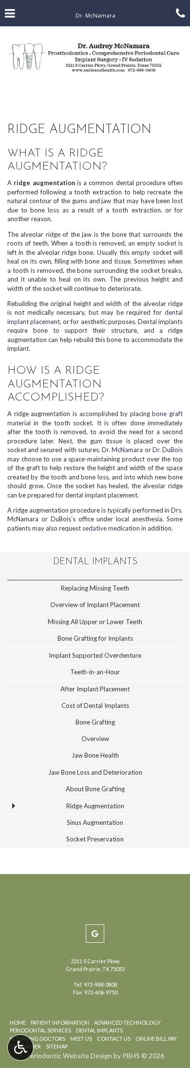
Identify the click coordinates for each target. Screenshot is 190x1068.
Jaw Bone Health (95, 755)
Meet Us (81, 1038)
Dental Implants (95, 562)
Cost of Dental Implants (95, 705)
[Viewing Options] (20, 1047)
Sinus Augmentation (95, 822)
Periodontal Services (40, 1030)
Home (18, 1022)
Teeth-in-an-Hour (95, 672)
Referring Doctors (37, 1038)
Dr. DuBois (167, 450)
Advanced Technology (127, 1022)
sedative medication (111, 528)
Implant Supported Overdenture (95, 655)
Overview (95, 739)
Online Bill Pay (156, 1038)
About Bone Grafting (95, 789)
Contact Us (114, 1038)
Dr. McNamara (122, 450)
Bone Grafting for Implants (95, 638)
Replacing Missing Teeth (95, 588)
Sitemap (57, 1046)
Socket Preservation (95, 839)
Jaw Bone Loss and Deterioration (95, 772)
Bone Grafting (95, 722)
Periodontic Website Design (69, 1055)
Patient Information (60, 1022)
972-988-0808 (100, 984)
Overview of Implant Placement (95, 605)
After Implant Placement (95, 689)
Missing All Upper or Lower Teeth (95, 622)
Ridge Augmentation (95, 806)
